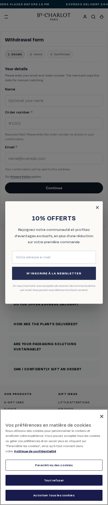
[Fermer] (101, 416)
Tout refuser (54, 480)
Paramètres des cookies (54, 465)
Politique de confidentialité (35, 451)
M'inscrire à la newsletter (53, 273)
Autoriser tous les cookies (53, 495)
